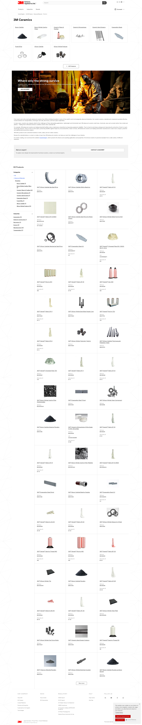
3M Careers (20, 700)
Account (120, 9)
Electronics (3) (17, 222)
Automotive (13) (17, 217)
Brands (38, 9)
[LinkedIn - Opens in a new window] (105, 698)
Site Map (91, 700)
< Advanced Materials (19, 178)
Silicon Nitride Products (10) (24, 206)
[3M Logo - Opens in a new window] (27, 2)
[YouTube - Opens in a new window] (111, 698)
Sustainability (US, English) (24, 707)
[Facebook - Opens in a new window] (117, 698)
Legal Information (27, 720)
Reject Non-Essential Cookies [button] (123, 716)
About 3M (20, 697)
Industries (30, 9)
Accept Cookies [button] (120, 719)
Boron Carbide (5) (21, 183)
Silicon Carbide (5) (21, 203)
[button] (130, 719)
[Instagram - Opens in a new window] (123, 698)
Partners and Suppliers (23, 705)
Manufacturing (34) (18, 227)
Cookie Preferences (43, 720)
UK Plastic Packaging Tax (64, 711)
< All (14, 175)
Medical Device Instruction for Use (66, 714)
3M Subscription (44, 700)
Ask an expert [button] (25, 89)
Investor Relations (22, 702)
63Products (72, 66)
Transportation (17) (18, 230)
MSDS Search (61, 697)
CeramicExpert (43, 137)
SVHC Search (61, 700)
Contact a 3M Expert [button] (97, 150)
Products (21, 9)
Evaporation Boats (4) (22, 198)
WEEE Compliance (62, 705)
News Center (43, 697)
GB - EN (118, 2)
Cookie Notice (119, 712)
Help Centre (92, 697)
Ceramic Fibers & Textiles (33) (25, 190)
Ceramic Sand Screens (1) (23, 195)
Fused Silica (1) (20, 201)
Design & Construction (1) (20, 219)
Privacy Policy (35, 720)
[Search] (104, 2)
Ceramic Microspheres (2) (23, 193)
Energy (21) (16, 225)
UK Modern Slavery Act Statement (66, 702)
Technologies (21, 710)
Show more (81, 683)
